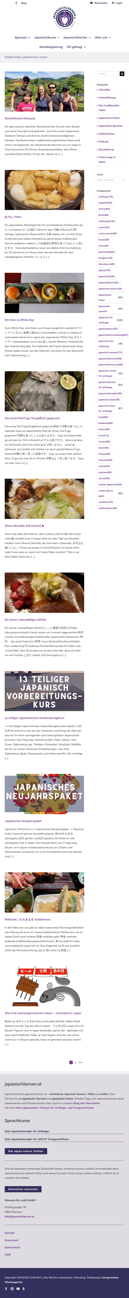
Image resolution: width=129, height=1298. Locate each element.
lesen (103, 447)
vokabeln (105, 502)
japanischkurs (108, 328)
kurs (103, 435)
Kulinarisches (107, 134)
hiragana (105, 258)
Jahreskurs (106, 264)
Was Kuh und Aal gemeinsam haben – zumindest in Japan (43, 1013)
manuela (105, 460)
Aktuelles (104, 90)
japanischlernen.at (110, 364)
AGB (8, 1255)
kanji (103, 417)
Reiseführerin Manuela (20, 118)
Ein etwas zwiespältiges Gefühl (25, 619)
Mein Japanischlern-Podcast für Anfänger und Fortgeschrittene (55, 1108)
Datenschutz (12, 1247)
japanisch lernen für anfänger (110, 373)
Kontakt (10, 1233)
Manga (104, 453)
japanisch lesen (109, 399)
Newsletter (93, 1103)
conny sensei (107, 233)
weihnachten (107, 508)
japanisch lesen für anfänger (110, 408)
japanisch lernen (110, 352)
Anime (104, 208)
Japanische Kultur (109, 118)
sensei (104, 478)
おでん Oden (13, 217)
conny (103, 227)
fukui (103, 245)
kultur (104, 429)
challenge (106, 221)
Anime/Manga (107, 97)
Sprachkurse (106, 149)
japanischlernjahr (110, 393)
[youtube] (18, 1288)
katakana (105, 423)
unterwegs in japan (110, 493)
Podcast (104, 141)
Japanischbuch (108, 282)
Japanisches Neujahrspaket (23, 821)
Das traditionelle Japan (109, 108)
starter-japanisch (110, 484)
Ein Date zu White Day (19, 320)
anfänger (105, 196)
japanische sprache (110, 309)
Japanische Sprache (111, 126)
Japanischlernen (110, 358)
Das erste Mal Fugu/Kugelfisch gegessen (32, 418)
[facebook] (6, 1288)
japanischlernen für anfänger (110, 385)
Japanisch (106, 276)
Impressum (11, 1240)
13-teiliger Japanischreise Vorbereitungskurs (34, 718)
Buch (103, 215)
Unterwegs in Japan (107, 159)
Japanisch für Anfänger (110, 320)
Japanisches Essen (110, 297)
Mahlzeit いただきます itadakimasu (28, 919)
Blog (24, 3)
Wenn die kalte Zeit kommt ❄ (24, 525)
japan (104, 270)
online (104, 466)
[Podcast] (24, 1288)
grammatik (106, 252)
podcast (105, 472)
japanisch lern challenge (110, 344)
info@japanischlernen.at (19, 1216)
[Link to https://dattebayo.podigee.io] (16, 3)
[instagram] (12, 1288)
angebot (105, 202)
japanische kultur (110, 288)
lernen (104, 441)
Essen (103, 239)
